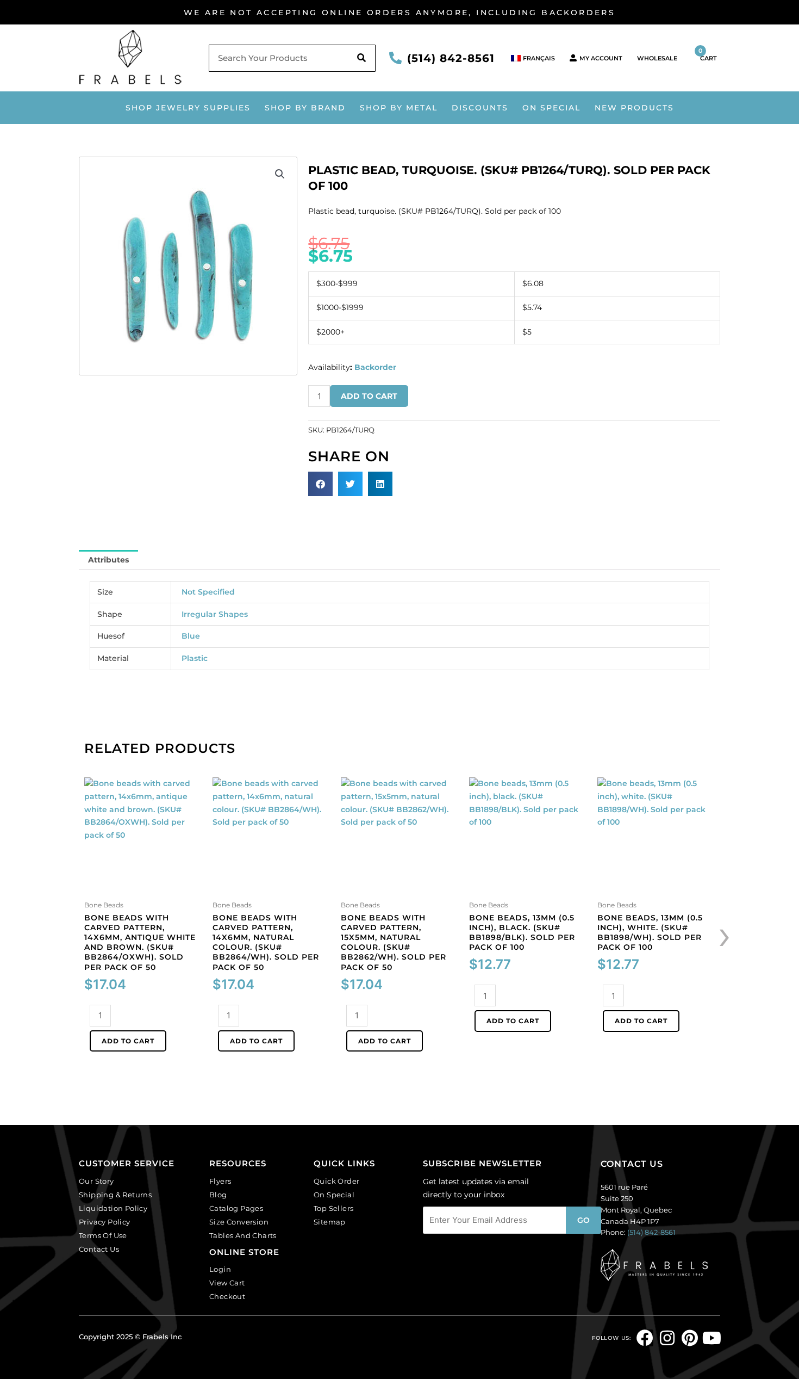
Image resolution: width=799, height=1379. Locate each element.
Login (220, 1269)
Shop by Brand (305, 108)
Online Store (244, 1252)
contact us (632, 1164)
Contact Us (99, 1249)
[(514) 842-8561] (395, 58)
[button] (280, 174)
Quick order (336, 1181)
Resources (237, 1163)
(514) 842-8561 (451, 58)
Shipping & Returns (115, 1194)
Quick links (344, 1163)
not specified (208, 592)
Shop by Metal (399, 108)
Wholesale (657, 58)
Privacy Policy (104, 1221)
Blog (218, 1194)
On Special (551, 108)
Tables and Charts (243, 1235)
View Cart (227, 1282)
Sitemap (330, 1221)
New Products (634, 108)
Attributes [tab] (108, 560)
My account (600, 58)
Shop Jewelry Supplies (188, 108)
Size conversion (239, 1221)
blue (191, 636)
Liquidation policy (113, 1208)
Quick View (143, 887)
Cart (707, 54)
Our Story (96, 1181)
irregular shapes (215, 614)
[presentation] (724, 934)
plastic (195, 658)
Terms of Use (103, 1235)
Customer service (126, 1163)
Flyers (220, 1181)
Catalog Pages (236, 1208)
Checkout (227, 1296)
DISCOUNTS (480, 108)
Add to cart (369, 396)
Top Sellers (333, 1208)
